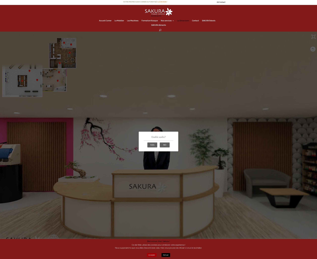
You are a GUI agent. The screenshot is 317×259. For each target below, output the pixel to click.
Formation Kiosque (150, 21)
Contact (222, 2)
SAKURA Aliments (158, 25)
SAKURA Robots (208, 21)
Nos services (166, 21)
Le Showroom (183, 21)
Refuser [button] (166, 255)
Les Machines (132, 21)
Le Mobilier (119, 21)
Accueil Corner (105, 21)
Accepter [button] (151, 255)
